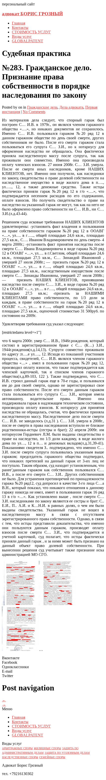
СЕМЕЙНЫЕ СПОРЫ (52, 757)
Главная (18, 23)
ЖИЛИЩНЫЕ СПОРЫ (47, 748)
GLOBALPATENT (27, 41)
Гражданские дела (42, 107)
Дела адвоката (71, 107)
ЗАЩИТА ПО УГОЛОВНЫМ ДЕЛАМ (67, 753)
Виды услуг (22, 36)
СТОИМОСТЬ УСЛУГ (31, 32)
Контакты (20, 27)
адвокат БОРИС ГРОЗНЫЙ (32, 13)
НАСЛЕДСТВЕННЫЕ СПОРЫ (20, 757)
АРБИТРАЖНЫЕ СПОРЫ (17, 748)
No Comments (34, 112)
